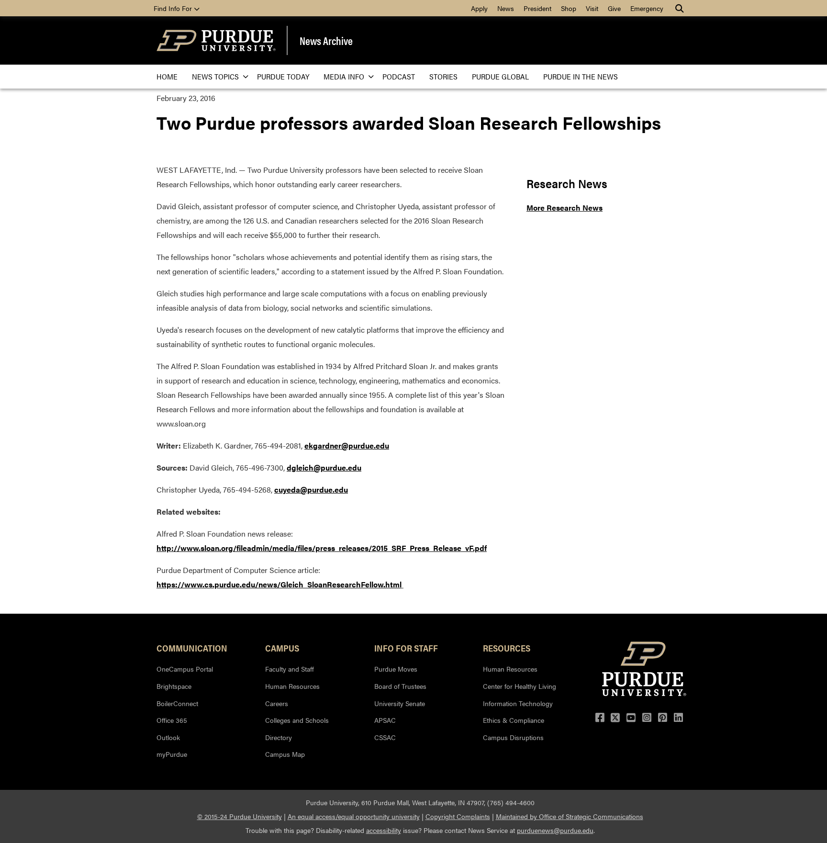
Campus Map (285, 754)
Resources (506, 647)
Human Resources (292, 686)
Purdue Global (500, 76)
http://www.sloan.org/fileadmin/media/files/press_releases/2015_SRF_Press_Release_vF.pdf (321, 547)
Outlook (168, 737)
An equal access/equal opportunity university (354, 816)
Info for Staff (406, 647)
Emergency (646, 8)
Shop (568, 8)
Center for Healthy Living (519, 686)
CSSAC (385, 737)
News (505, 8)
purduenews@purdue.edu (555, 830)
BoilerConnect (177, 703)
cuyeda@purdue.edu (311, 489)
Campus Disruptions (513, 737)
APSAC (385, 720)
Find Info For (174, 8)
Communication (191, 647)
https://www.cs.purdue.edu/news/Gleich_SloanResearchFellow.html (279, 584)
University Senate (399, 703)
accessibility (383, 830)
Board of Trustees (400, 686)
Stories (443, 76)
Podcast (398, 76)
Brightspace (173, 686)
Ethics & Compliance (513, 720)
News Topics (215, 76)
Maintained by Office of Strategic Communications (569, 816)
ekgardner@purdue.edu (346, 445)
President (537, 8)
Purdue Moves (395, 669)
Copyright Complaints (457, 816)
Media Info (344, 76)
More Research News (564, 207)
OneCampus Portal (184, 669)
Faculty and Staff (289, 669)
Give (614, 8)
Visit (592, 8)
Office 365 (171, 720)
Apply (479, 8)
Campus (282, 647)
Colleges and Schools (297, 720)
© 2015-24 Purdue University (239, 816)
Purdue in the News (580, 76)
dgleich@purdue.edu (324, 467)
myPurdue (171, 754)
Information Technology (518, 703)
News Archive (326, 40)
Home (167, 76)
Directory (278, 737)
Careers (276, 703)
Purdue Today (283, 76)
